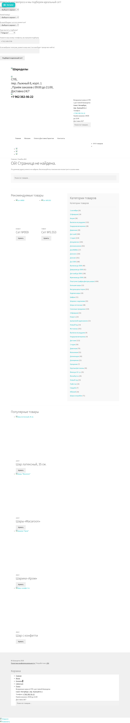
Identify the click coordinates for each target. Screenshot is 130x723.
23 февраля (74, 214)
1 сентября (74, 210)
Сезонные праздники (77, 309)
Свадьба (73, 388)
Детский (73, 234)
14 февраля (74, 313)
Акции (72, 218)
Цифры (72, 297)
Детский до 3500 (76, 273)
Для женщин (74, 356)
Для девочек (74, 242)
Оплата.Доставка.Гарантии (44, 138)
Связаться (19, 684)
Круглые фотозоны (77, 368)
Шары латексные (76, 305)
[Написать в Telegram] (65, 719)
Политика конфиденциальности (23, 663)
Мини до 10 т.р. (75, 372)
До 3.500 (73, 262)
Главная (18, 138)
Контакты (61, 138)
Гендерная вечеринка (77, 226)
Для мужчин (74, 360)
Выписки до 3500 (76, 266)
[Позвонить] (65, 721)
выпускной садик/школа (79, 321)
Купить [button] (20, 238)
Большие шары (75, 285)
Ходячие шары (75, 293)
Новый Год (74, 325)
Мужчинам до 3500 (76, 277)
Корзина (19, 681)
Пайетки (73, 384)
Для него (73, 254)
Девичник (73, 230)
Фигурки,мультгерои (77, 289)
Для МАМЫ (74, 250)
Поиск (18, 686)
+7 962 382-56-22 (22, 97)
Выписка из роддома (77, 222)
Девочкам (73, 348)
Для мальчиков (75, 246)
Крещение (73, 364)
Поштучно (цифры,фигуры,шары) (82, 281)
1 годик (72, 238)
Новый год (74, 380)
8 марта (73, 317)
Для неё (73, 258)
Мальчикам (74, 352)
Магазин (27, 138)
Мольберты (74, 376)
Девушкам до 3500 (76, 269)
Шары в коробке (76, 396)
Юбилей (73, 392)
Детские (73, 340)
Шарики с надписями (77, 301)
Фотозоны (73, 329)
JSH (47, 663)
